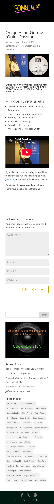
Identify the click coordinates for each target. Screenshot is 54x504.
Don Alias (38, 422)
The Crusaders (25, 470)
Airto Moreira (12, 403)
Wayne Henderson (31, 475)
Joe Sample (11, 437)
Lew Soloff (31, 447)
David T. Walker (13, 422)
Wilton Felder (26, 480)
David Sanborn (38, 418)
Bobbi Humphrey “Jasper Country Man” (24, 368)
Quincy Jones (42, 456)
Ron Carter (42, 461)
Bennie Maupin (27, 408)
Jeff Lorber (25, 432)
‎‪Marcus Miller (40, 480)
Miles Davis (27, 451)
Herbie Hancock (41, 427)
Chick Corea (27, 413)
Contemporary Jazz (14, 45)
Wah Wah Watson (14, 475)
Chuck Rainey (40, 413)
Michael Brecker (13, 451)
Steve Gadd (25, 466)
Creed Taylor (12, 418)
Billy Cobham (41, 408)
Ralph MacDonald (14, 461)
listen (12, 179)
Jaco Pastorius (12, 432)
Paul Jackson (29, 456)
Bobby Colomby (13, 413)
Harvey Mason (26, 427)
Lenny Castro (12, 442)
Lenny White (25, 442)
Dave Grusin (25, 418)
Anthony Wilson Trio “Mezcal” (19, 386)
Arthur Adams (12, 408)
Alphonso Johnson (27, 403)
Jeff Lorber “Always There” (18, 391)
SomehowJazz (14, 42)
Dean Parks (26, 422)
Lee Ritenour (37, 437)
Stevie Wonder (39, 466)
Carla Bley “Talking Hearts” (18, 373)
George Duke (12, 427)
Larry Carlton (23, 437)
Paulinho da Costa (14, 456)
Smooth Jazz (30, 45)
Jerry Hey (35, 432)
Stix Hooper (11, 470)
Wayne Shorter (13, 480)
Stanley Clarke (12, 466)
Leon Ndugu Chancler (15, 447)
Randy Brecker (29, 461)
